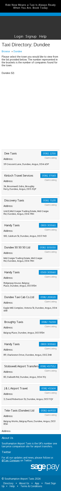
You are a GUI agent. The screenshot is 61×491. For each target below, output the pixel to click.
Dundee (18, 51)
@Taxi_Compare (11, 460)
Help (43, 36)
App (37, 483)
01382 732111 (49, 200)
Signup (31, 36)
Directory (8, 483)
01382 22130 (49, 153)
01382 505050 (48, 247)
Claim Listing (51, 158)
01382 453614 (48, 388)
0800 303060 (48, 225)
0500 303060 (48, 272)
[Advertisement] (30, 117)
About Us (24, 483)
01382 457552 (48, 366)
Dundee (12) (8, 73)
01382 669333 (48, 410)
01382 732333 (49, 322)
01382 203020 (48, 297)
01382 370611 (49, 175)
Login (18, 36)
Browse (6, 51)
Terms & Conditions (31, 486)
